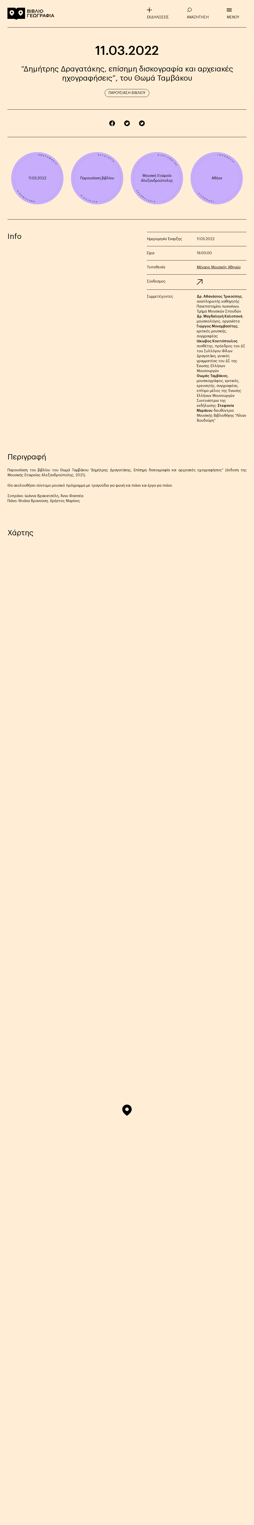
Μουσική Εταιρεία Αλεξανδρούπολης (157, 178)
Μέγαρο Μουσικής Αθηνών (219, 267)
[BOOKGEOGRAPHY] (31, 13)
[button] (127, 1110)
